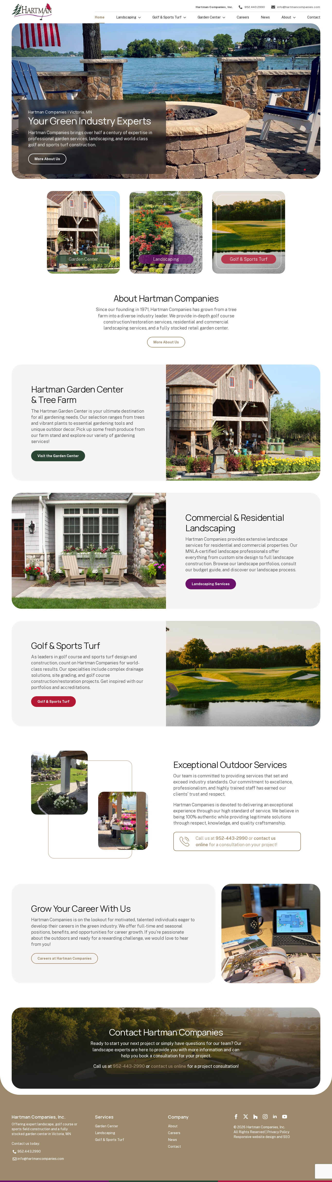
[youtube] (284, 1116)
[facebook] (236, 1116)
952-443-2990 (232, 838)
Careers (243, 17)
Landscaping (126, 17)
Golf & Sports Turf (167, 17)
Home (100, 17)
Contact (313, 17)
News (265, 17)
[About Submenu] (293, 18)
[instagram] (265, 1116)
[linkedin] (274, 1116)
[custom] (245, 1116)
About (286, 17)
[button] (297, 170)
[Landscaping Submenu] (138, 18)
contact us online (168, 1066)
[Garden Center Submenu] (223, 18)
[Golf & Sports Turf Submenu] (184, 18)
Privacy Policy (278, 1132)
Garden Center (209, 17)
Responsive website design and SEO (262, 1137)
